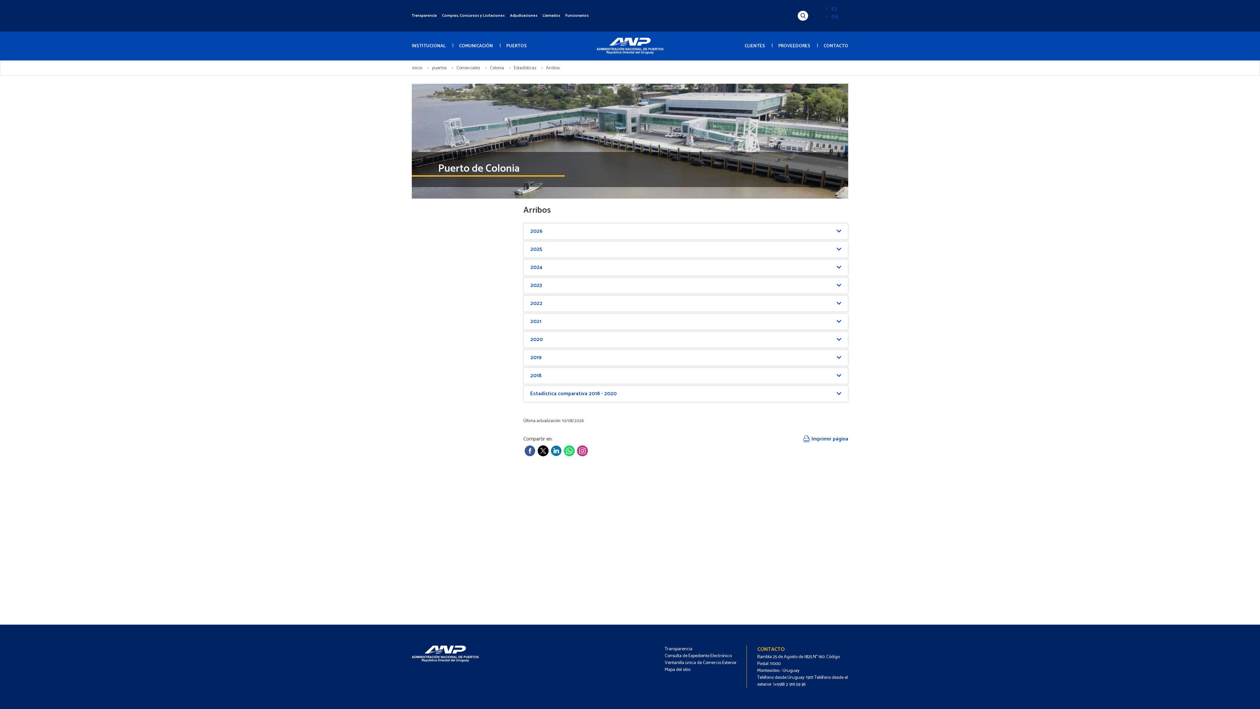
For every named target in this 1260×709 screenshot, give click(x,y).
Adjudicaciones (523, 15)
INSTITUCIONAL (429, 46)
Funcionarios (577, 15)
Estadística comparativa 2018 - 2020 (573, 393)
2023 (536, 285)
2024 (536, 267)
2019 (535, 357)
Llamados (551, 15)
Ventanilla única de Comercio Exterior (701, 663)
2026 (536, 231)
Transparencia (424, 15)
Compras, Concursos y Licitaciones (473, 15)
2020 (536, 339)
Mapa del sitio (677, 670)
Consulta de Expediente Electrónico (698, 656)
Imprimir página (829, 439)
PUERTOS (516, 46)
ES (834, 9)
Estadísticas (525, 68)
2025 (536, 249)
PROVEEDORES (794, 46)
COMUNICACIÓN (476, 46)
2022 (536, 303)
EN (834, 16)
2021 (535, 321)
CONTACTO (836, 46)
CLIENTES (755, 46)
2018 (535, 375)
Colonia (497, 68)
